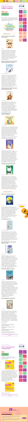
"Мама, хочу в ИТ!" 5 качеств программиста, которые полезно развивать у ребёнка (25, 40)
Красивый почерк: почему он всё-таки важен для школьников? (25, 33)
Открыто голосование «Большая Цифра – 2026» (21, 373)
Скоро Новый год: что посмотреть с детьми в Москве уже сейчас (25, 377)
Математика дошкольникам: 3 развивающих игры (25, 19)
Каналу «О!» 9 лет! (25, 366)
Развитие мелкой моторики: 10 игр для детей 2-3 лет (21, 37)
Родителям (6, 4)
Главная (2, 4)
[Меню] (2, 1)
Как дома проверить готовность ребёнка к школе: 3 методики (25, 23)
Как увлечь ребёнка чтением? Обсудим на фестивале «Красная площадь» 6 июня (21, 356)
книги (6, 11)
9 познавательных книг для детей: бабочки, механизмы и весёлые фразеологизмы (21, 40)
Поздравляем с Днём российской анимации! (25, 360)
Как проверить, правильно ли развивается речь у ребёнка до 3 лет (21, 19)
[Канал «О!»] (4, 1)
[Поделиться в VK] (19, 6)
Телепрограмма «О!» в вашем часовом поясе (21, 370)
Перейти (22, 206)
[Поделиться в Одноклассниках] (21, 6)
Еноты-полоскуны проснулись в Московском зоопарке (21, 363)
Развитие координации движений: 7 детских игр (21, 26)
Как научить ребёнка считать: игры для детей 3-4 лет (21, 30)
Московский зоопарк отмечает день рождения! (21, 366)
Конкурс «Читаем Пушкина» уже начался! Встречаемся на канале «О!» (21, 360)
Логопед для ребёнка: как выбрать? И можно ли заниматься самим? (25, 26)
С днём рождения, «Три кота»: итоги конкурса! (25, 380)
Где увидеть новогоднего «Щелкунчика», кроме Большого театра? (21, 377)
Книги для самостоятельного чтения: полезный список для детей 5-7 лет (25, 30)
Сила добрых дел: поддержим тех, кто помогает (21, 380)
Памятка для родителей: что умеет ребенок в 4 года (21, 12)
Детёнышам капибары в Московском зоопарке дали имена (25, 373)
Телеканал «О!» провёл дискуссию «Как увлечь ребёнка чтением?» (21, 352)
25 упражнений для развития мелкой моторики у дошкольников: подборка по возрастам (25, 12)
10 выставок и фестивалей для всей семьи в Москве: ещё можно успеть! (25, 370)
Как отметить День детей (25, 356)
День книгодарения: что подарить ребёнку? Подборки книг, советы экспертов (25, 37)
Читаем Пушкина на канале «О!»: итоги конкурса (25, 352)
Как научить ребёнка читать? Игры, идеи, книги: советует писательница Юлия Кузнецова (21, 33)
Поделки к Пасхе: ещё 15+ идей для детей (21, 23)
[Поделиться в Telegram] (23, 6)
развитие (3, 11)
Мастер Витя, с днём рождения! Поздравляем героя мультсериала (25, 363)
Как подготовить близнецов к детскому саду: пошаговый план (25, 16)
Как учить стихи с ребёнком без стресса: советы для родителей (21, 16)
